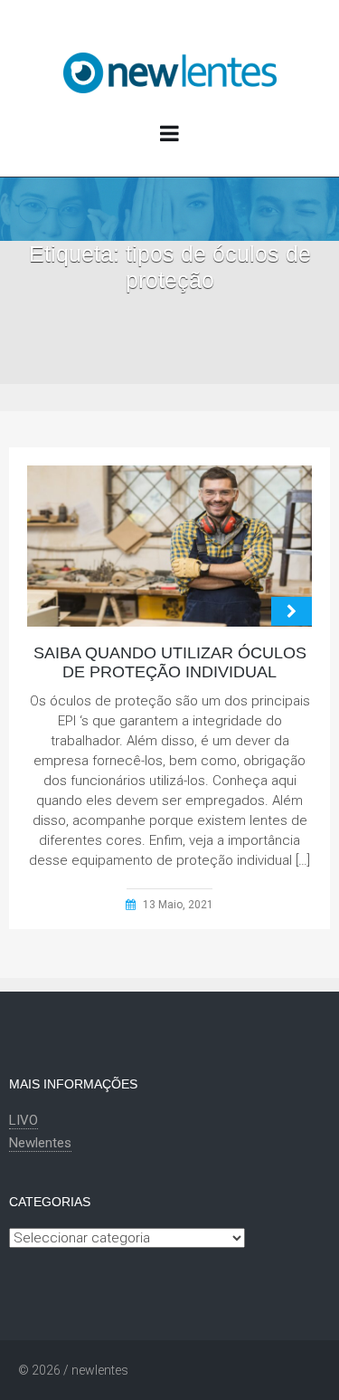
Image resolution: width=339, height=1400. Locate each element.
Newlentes (40, 1143)
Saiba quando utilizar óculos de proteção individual (169, 662)
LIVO (23, 1120)
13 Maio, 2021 (178, 904)
